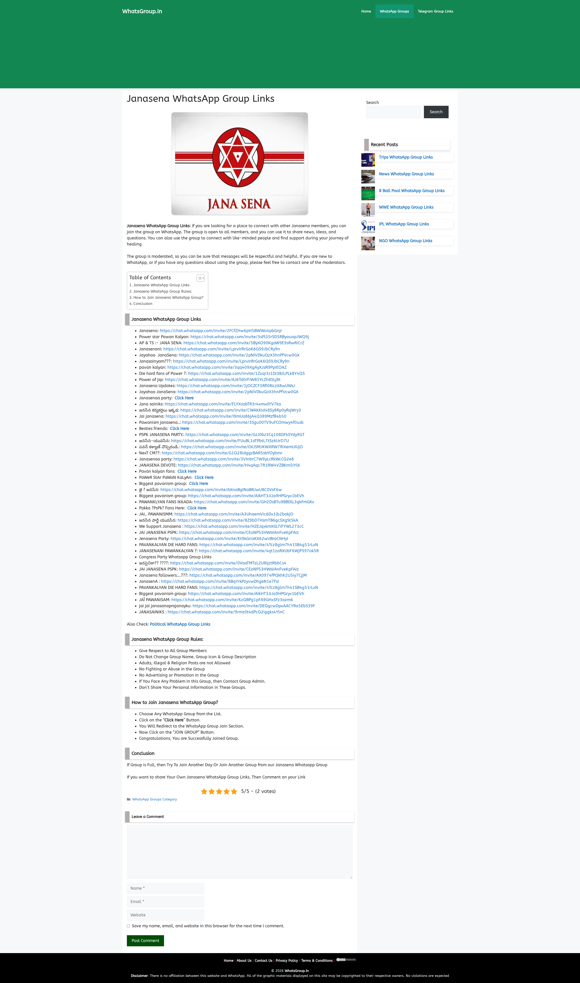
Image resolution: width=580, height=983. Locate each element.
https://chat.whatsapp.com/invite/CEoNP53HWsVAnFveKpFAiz (239, 532)
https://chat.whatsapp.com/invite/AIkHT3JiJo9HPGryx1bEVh (246, 495)
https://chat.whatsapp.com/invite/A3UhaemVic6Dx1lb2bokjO (233, 514)
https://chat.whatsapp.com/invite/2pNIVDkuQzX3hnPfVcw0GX (239, 355)
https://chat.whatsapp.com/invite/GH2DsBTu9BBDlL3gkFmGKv (254, 501)
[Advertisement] (290, 56)
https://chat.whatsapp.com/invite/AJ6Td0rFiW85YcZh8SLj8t (222, 379)
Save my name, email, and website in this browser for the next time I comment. (208, 925)
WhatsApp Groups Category (154, 799)
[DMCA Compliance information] (346, 961)
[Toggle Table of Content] (198, 278)
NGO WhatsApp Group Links (405, 240)
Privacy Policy (287, 961)
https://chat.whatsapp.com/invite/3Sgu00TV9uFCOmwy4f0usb (243, 422)
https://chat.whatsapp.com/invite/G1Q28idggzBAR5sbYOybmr (222, 453)
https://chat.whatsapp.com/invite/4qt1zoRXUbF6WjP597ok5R (259, 550)
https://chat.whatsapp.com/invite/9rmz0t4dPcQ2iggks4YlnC (226, 612)
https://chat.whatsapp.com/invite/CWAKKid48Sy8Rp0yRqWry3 (240, 410)
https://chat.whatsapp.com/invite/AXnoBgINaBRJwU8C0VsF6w (221, 489)
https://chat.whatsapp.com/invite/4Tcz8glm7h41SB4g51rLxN (258, 544)
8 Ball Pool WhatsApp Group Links (412, 190)
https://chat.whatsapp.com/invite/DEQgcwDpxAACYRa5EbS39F (254, 605)
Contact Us (263, 961)
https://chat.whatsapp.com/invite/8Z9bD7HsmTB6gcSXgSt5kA (238, 520)
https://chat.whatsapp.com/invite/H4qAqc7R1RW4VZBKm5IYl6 (239, 465)
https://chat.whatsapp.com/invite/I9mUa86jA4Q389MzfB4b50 (226, 416)
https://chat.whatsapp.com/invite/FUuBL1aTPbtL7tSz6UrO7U (230, 440)
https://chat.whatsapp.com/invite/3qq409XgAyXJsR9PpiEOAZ (227, 367)
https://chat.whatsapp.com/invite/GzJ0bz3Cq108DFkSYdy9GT (245, 434)
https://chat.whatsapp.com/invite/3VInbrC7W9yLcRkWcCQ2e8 (234, 459)
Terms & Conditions (317, 961)
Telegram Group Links (435, 11)
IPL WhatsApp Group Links (404, 224)
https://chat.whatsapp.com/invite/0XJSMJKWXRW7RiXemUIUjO (242, 446)
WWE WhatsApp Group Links (406, 207)
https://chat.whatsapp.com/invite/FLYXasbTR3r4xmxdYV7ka (223, 404)
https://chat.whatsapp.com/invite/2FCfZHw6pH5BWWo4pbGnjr (221, 330)
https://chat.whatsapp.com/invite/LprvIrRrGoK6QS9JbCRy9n (221, 349)
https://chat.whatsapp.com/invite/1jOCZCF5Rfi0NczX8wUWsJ (236, 385)
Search (372, 102)
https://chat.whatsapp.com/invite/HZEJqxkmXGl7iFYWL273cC (244, 526)
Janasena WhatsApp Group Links (161, 285)
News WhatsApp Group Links (406, 173)
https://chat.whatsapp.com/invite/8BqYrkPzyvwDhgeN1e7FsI (220, 581)
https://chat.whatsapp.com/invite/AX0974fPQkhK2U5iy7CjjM (248, 575)
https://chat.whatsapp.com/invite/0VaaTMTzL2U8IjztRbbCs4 (228, 563)
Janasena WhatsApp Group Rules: (162, 291)
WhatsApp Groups (394, 11)
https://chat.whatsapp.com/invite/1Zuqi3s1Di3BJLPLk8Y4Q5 (246, 373)
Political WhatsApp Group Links (180, 624)
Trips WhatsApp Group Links (406, 157)
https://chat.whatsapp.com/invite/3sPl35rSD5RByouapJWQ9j (250, 336)
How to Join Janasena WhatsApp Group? (168, 297)
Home (366, 11)
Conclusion (142, 303)
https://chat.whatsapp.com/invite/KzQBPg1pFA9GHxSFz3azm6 (232, 599)
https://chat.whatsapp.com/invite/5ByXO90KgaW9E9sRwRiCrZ (244, 342)
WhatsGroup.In (142, 11)
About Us (244, 961)
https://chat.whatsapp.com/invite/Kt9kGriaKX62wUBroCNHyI (229, 538)
